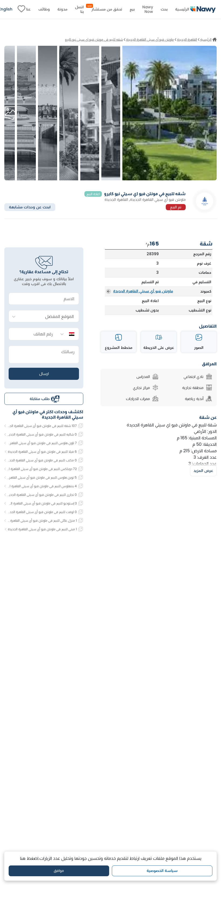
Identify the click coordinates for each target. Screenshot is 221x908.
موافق (59, 870)
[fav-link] (21, 9)
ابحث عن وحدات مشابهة (30, 207)
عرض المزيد (203, 470)
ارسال (44, 373)
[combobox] (49, 316)
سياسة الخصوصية (162, 870)
